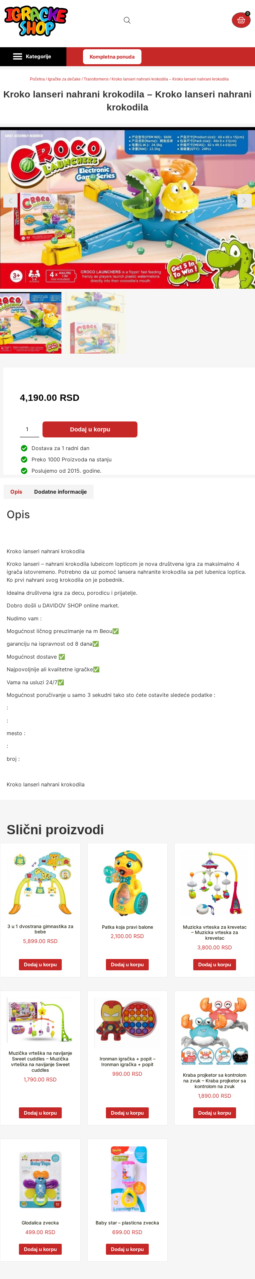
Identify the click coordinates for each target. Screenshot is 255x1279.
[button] (33, 57)
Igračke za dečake (64, 79)
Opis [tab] (16, 491)
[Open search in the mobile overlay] (127, 20)
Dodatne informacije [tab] (60, 491)
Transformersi (96, 79)
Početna (37, 79)
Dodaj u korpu (90, 429)
